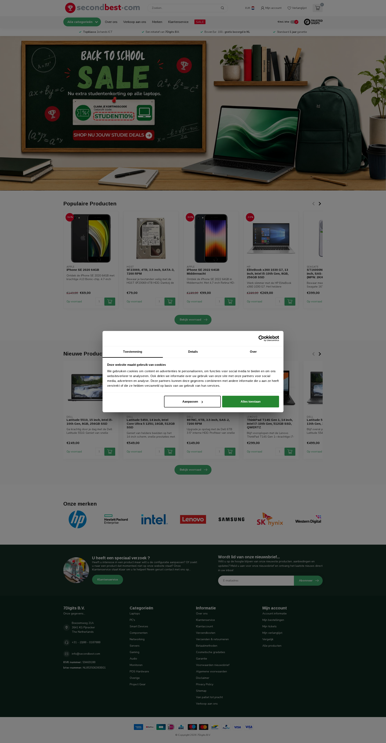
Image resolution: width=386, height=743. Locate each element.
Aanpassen (190, 401)
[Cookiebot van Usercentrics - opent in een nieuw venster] (261, 338)
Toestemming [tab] (132, 351)
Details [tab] (193, 351)
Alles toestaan (251, 401)
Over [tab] (253, 351)
